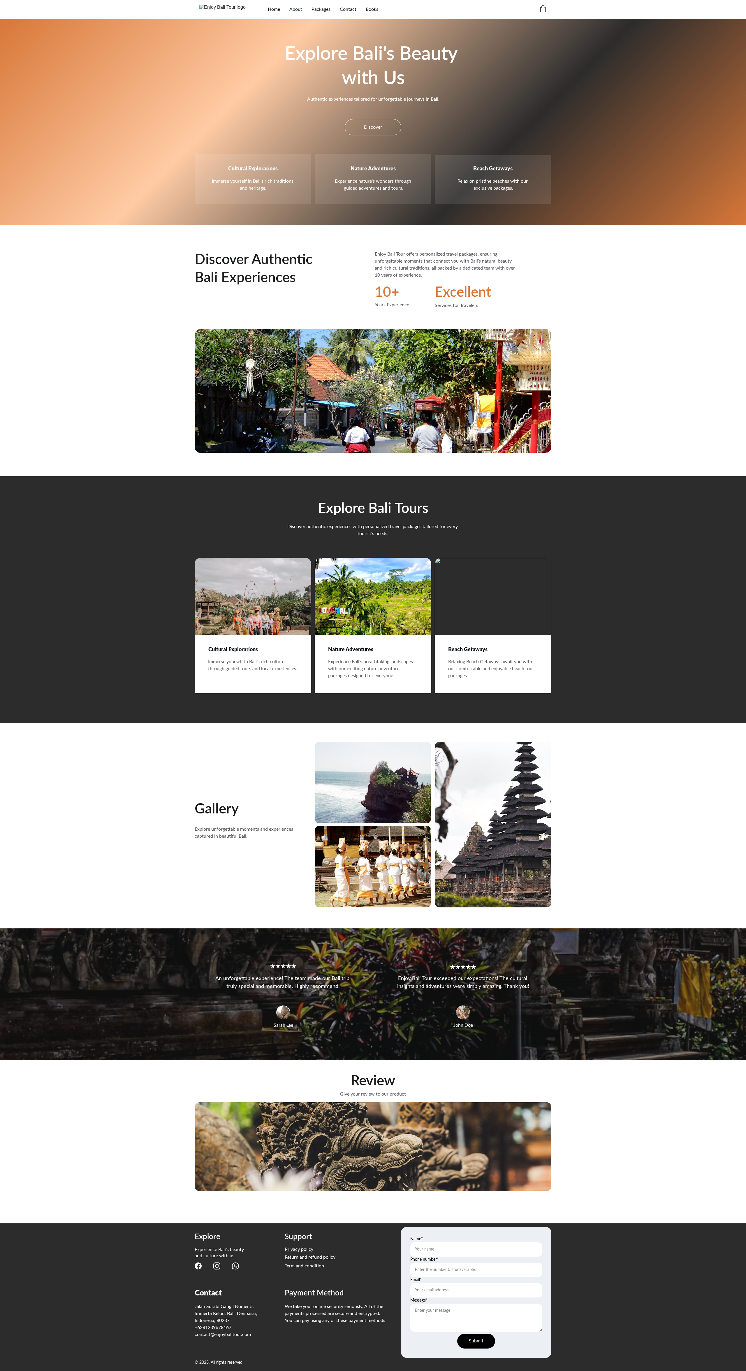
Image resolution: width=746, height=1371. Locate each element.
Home (274, 9)
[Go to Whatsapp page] (235, 1265)
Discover (373, 127)
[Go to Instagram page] (216, 1265)
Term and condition (304, 1266)
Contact (348, 9)
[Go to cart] (543, 9)
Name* (416, 1239)
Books (372, 9)
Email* (416, 1280)
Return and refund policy (310, 1257)
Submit (476, 1341)
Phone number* (424, 1260)
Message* (418, 1300)
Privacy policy (299, 1249)
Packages (321, 9)
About (295, 9)
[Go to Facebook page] (198, 1265)
